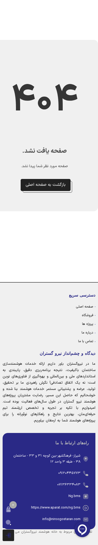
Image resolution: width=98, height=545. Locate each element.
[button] (8, 509)
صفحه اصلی (84, 306)
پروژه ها (87, 324)
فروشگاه (87, 315)
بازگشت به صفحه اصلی (46, 185)
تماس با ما (85, 341)
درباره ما (87, 332)
